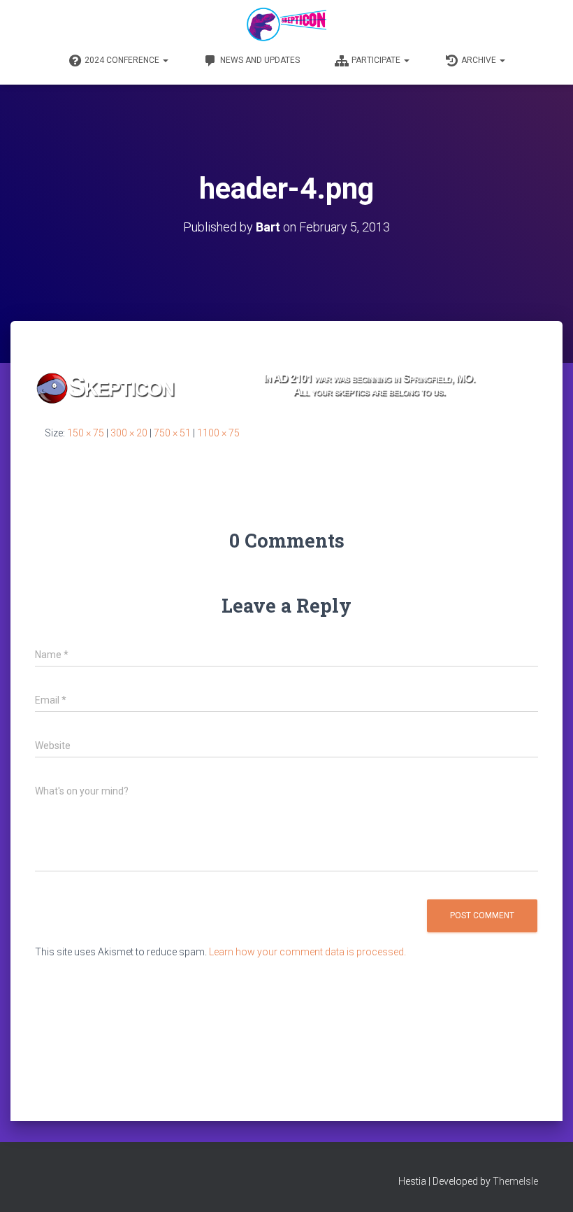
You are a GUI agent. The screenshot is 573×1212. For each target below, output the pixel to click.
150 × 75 (85, 433)
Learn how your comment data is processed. (307, 951)
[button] (164, 60)
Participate (376, 60)
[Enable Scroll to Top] (545, 1184)
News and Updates (260, 60)
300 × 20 (128, 433)
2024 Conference (123, 60)
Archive (479, 60)
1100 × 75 (218, 433)
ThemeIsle (515, 1181)
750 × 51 (172, 433)
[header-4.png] (286, 386)
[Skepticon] (286, 24)
